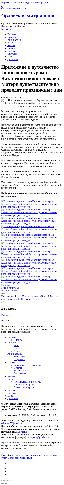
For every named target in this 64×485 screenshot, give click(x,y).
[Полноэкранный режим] (8, 480)
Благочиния (20, 370)
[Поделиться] (5, 480)
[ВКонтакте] (8, 463)
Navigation (6, 29)
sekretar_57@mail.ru (11, 423)
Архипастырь (14, 39)
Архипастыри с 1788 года (27, 381)
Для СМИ (12, 59)
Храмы (11, 45)
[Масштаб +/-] (12, 480)
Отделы (18, 367)
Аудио (17, 351)
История (11, 48)
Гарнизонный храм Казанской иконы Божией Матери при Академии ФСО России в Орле (29, 297)
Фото (16, 345)
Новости (12, 37)
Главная (11, 34)
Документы (20, 373)
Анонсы (18, 339)
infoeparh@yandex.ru (38, 437)
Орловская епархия (24, 384)
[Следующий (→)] (5, 483)
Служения (19, 359)
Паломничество (9, 290)
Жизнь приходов (10, 287)
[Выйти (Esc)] (2, 480)
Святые (11, 51)
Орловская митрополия (27, 15)
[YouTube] (8, 471)
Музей (10, 56)
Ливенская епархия (24, 387)
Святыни (12, 53)
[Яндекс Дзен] (8, 468)
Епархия (11, 42)
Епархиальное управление (28, 365)
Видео (17, 348)
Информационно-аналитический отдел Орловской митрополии (29, 456)
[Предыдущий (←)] (2, 483)
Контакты (21, 431)
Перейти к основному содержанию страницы (25, 2)
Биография (19, 356)
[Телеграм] (8, 466)
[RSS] (8, 474)
